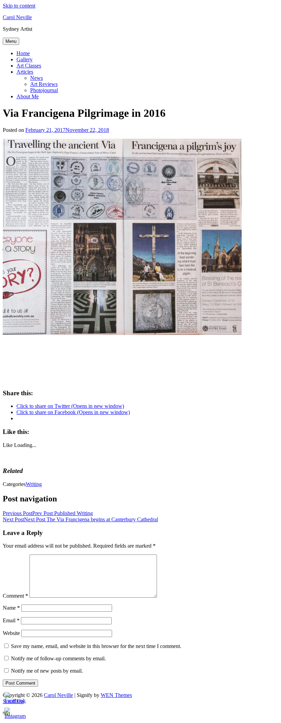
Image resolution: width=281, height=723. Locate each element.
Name (11, 608)
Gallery (24, 59)
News (36, 78)
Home (23, 53)
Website (11, 633)
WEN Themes (116, 695)
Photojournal (44, 90)
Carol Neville (17, 17)
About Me (27, 96)
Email (11, 620)
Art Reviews (44, 84)
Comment (15, 596)
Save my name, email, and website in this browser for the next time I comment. (96, 646)
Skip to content (19, 6)
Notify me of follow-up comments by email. (58, 658)
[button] (122, 237)
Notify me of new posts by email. (47, 671)
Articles (24, 72)
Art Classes (28, 65)
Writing (34, 484)
